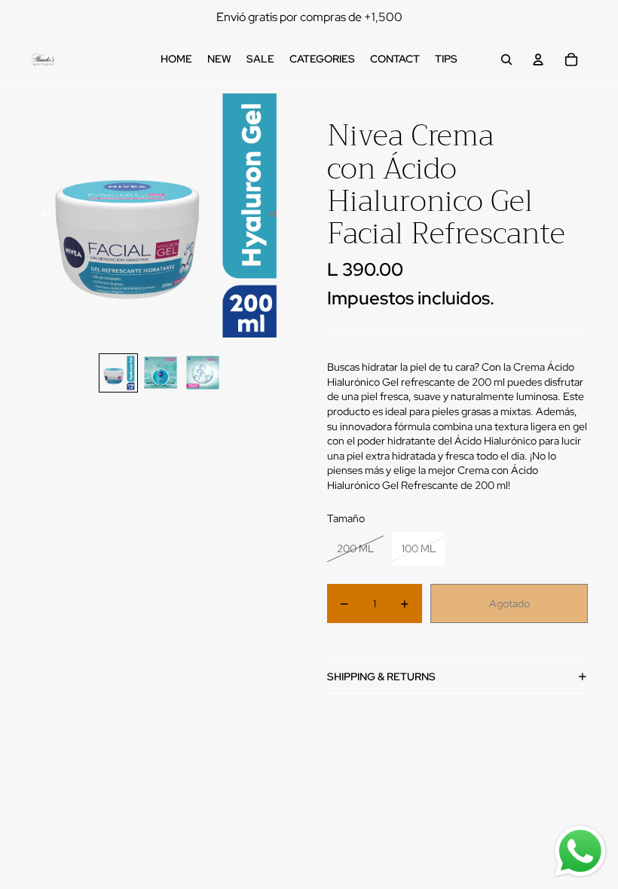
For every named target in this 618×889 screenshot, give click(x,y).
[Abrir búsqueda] (506, 59)
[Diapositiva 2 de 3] (160, 373)
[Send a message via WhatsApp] (580, 851)
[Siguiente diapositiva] (278, 215)
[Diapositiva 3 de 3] (203, 373)
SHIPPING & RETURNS (381, 676)
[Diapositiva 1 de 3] (118, 373)
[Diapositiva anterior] (42, 215)
